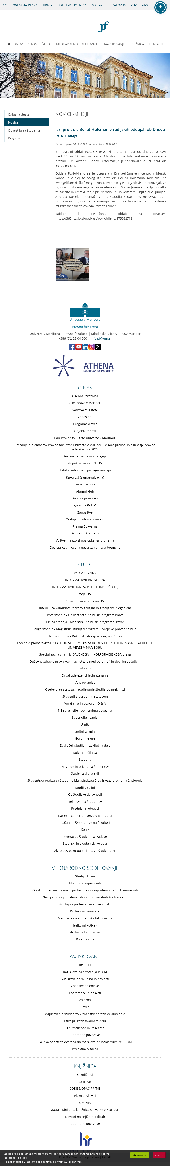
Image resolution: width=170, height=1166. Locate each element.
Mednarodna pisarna (85, 932)
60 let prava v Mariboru (85, 403)
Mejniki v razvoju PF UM (85, 463)
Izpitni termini (85, 731)
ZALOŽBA (119, 5)
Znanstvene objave (85, 986)
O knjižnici (85, 1074)
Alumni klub (85, 491)
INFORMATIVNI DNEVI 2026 (85, 580)
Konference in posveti (85, 993)
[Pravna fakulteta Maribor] (106, 28)
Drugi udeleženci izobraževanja (85, 675)
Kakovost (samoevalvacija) (85, 477)
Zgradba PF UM (85, 505)
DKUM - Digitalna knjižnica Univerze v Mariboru (85, 1109)
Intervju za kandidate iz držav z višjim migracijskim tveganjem (85, 608)
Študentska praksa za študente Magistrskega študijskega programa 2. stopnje (85, 780)
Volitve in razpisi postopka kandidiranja (85, 540)
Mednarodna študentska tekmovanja (85, 918)
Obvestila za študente (24, 130)
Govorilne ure (85, 738)
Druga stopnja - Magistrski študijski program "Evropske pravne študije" (85, 629)
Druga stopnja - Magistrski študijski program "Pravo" (85, 622)
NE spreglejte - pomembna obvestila (85, 710)
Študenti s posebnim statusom (85, 696)
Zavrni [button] (159, 1155)
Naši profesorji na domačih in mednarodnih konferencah (85, 897)
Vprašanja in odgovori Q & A (85, 703)
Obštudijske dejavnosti (85, 794)
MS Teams (99, 5)
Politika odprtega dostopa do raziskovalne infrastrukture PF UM (85, 1042)
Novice (13, 122)
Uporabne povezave (85, 1035)
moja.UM (85, 594)
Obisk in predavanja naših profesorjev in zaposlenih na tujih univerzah (85, 890)
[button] (160, 7)
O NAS (32, 44)
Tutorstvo (85, 668)
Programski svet (85, 424)
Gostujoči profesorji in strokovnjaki (85, 904)
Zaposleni (85, 417)
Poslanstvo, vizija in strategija (85, 456)
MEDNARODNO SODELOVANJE (77, 44)
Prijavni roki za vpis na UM (85, 601)
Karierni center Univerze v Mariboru (85, 815)
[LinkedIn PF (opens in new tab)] (85, 349)
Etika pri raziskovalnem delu (85, 1021)
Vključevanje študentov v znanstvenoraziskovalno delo (85, 1014)
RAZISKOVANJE (114, 44)
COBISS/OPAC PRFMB (85, 1088)
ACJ (5, 5)
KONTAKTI (156, 44)
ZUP (134, 5)
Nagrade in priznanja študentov (85, 766)
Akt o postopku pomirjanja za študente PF (85, 850)
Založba (85, 1000)
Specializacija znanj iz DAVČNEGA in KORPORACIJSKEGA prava (85, 654)
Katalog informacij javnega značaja (85, 470)
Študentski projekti (85, 773)
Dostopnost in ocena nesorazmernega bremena (85, 547)
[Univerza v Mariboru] (69, 28)
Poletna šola (85, 939)
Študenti (85, 759)
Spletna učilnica (85, 752)
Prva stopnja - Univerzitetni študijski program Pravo (85, 615)
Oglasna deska (19, 114)
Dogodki (14, 138)
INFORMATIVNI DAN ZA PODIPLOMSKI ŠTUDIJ (85, 587)
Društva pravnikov (85, 498)
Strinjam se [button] (140, 1155)
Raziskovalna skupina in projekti (85, 979)
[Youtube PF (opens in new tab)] (78, 349)
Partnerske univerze (85, 911)
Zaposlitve (85, 512)
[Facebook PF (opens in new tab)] (72, 349)
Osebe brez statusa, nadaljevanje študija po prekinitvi (85, 689)
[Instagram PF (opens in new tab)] (91, 349)
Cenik (85, 829)
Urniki (85, 724)
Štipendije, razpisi (85, 717)
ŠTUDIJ (46, 44)
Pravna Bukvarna (85, 526)
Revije (85, 1007)
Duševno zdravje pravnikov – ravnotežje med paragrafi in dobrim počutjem (85, 661)
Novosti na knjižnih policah (85, 1117)
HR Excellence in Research (85, 1028)
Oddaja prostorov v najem (85, 519)
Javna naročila (85, 484)
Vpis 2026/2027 (85, 573)
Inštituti (85, 965)
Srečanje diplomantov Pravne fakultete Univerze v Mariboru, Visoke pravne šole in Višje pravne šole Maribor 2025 (85, 447)
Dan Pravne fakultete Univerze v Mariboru (85, 438)
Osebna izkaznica (85, 396)
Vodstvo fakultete (85, 410)
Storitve (85, 1082)
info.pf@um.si (101, 338)
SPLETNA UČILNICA (73, 5)
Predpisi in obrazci (85, 808)
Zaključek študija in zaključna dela (85, 745)
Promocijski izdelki (85, 533)
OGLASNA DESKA (25, 5)
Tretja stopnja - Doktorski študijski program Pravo (85, 636)
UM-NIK (85, 1103)
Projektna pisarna (85, 1049)
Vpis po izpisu (85, 682)
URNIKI (48, 5)
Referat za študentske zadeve (85, 836)
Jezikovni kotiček (85, 925)
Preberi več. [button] (75, 1162)
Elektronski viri (85, 1095)
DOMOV (17, 44)
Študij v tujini (85, 787)
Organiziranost (85, 431)
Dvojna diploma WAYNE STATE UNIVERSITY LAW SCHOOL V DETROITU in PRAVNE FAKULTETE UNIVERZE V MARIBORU (85, 645)
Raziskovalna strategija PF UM (85, 972)
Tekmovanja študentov (85, 801)
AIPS (145, 5)
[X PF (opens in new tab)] (98, 349)
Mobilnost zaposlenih (85, 883)
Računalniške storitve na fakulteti (85, 823)
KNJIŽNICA (137, 44)
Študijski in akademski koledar (85, 843)
